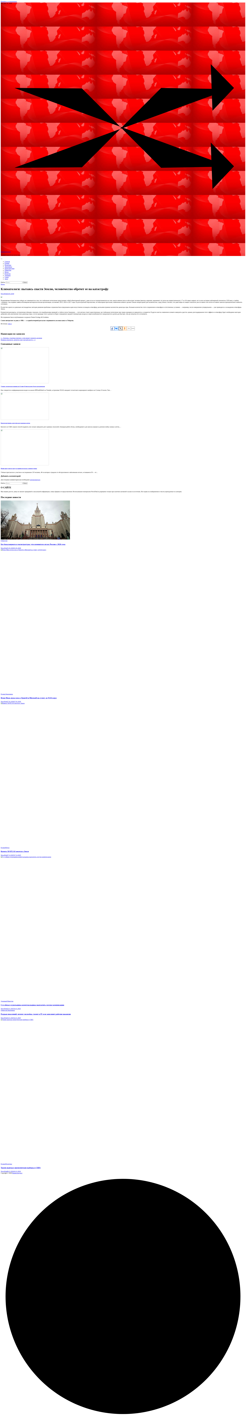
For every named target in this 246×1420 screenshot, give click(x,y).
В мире (7, 263)
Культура (7, 274)
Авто (6, 279)
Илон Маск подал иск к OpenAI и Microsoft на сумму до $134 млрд (29, 698)
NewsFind (4, 294)
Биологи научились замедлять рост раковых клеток (15, 423)
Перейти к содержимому (9, 1)
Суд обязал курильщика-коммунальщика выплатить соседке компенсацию (32, 1005)
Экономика (8, 267)
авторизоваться (35, 480)
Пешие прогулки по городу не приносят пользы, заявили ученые (19, 468)
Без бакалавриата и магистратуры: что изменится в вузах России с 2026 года (33, 544)
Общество (8, 270)
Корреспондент (6, 252)
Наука (7, 272)
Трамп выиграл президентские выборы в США (21, 1168)
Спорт (7, 277)
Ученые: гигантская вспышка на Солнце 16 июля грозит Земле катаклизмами (23, 386)
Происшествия (9, 268)
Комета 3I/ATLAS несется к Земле (15, 851)
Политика (8, 265)
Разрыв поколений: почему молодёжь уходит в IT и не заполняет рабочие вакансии (36, 1014)
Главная (7, 261)
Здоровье (8, 275)
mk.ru (10, 324)
